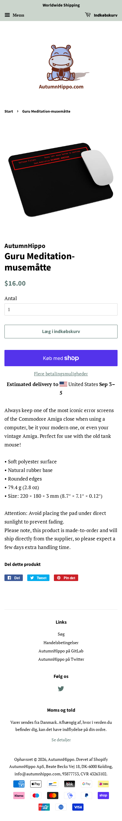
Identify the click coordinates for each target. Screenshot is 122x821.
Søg (61, 634)
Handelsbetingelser (61, 642)
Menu (18, 15)
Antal (10, 298)
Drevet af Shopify (92, 759)
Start (8, 111)
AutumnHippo (61, 759)
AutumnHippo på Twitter (61, 659)
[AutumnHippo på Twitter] (61, 689)
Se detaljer (61, 739)
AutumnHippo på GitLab (61, 651)
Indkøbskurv (105, 15)
